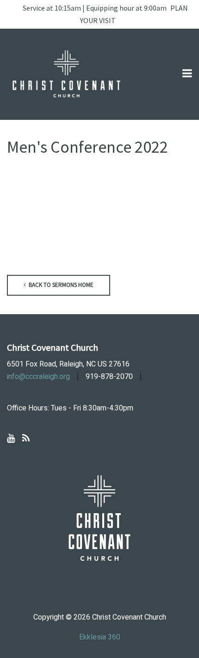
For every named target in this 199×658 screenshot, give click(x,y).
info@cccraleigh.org (38, 376)
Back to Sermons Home (60, 285)
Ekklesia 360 (99, 637)
